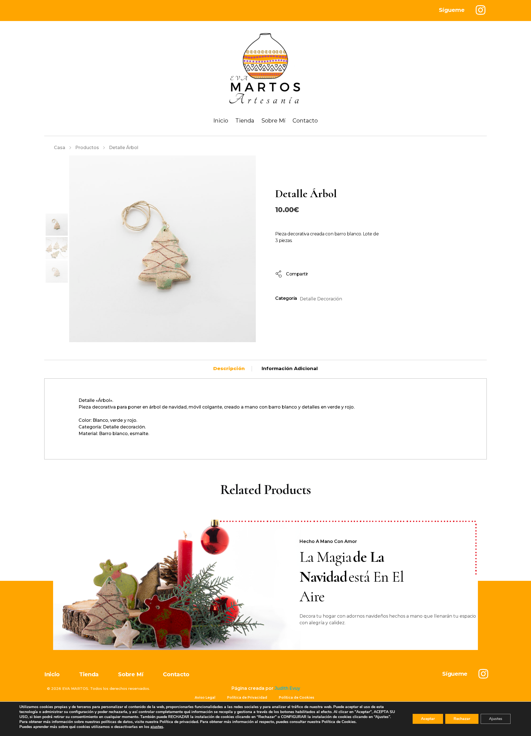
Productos (87, 147)
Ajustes (495, 718)
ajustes (156, 726)
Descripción (229, 368)
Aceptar (428, 718)
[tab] (229, 368)
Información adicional (290, 368)
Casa (59, 147)
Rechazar (462, 718)
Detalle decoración (321, 298)
